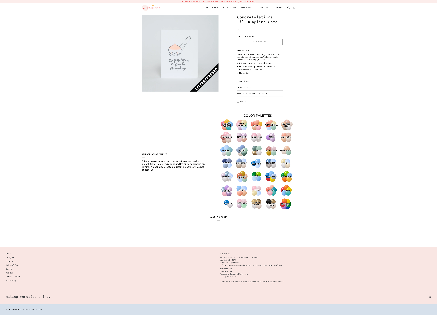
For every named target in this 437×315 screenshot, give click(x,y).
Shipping (9, 273)
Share (243, 101)
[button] (212, 7)
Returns (9, 269)
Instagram (10, 257)
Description (243, 50)
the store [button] (225, 254)
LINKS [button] (8, 254)
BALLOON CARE (244, 87)
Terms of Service (13, 277)
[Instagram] (430, 297)
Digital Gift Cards (13, 265)
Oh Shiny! (12, 310)
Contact (9, 261)
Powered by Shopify (32, 310)
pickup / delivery (245, 81)
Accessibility (11, 280)
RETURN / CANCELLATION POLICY (252, 93)
